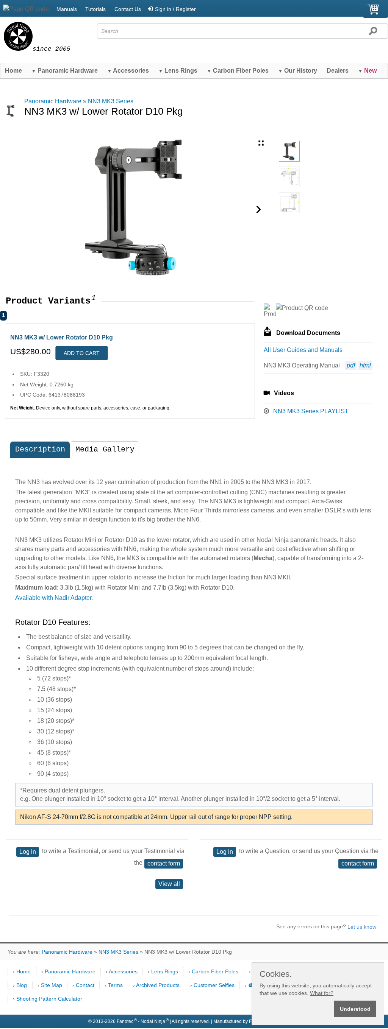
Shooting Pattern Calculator (49, 999)
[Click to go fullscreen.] (261, 143)
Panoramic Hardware (64, 70)
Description (40, 449)
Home (13, 70)
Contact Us (127, 9)
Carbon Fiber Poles (238, 70)
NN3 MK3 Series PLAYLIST (311, 411)
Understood (355, 1009)
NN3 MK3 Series (110, 101)
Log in (27, 851)
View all (169, 884)
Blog (21, 985)
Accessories (128, 70)
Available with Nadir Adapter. (54, 598)
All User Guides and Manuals (303, 350)
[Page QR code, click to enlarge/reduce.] (26, 9)
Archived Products (158, 985)
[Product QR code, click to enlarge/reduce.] (302, 308)
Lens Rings (177, 70)
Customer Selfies (214, 985)
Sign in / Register (175, 9)
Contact (85, 985)
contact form (163, 863)
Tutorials (95, 9)
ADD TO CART (82, 353)
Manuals (66, 9)
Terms (115, 985)
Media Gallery (105, 449)
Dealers (338, 70)
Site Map (51, 985)
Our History (297, 70)
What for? (321, 993)
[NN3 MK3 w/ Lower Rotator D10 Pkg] (289, 151)
